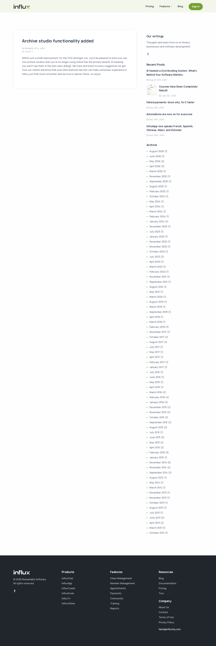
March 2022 (155, 266)
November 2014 (158, 467)
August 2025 (156, 186)
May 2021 (154, 291)
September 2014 (158, 472)
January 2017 (156, 367)
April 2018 (154, 317)
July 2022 (154, 256)
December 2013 (158, 492)
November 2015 (157, 412)
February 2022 (157, 271)
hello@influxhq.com (170, 629)
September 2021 (158, 281)
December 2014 (158, 462)
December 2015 (158, 407)
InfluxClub (67, 578)
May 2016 (154, 382)
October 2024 (157, 196)
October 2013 (156, 502)
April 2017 (154, 357)
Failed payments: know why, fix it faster (170, 102)
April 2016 (154, 387)
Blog (180, 6)
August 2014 (156, 477)
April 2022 (154, 261)
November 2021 (157, 276)
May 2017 (154, 352)
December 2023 (158, 226)
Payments (116, 593)
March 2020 (156, 296)
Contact (163, 612)
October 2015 (156, 417)
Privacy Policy (166, 622)
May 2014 (154, 482)
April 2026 (154, 166)
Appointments (118, 588)
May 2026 (154, 161)
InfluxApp (67, 583)
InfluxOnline (68, 603)
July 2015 (154, 432)
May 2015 (154, 442)
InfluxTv (66, 598)
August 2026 (156, 151)
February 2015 (157, 452)
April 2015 (154, 447)
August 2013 (156, 507)
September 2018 (158, 312)
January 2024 (156, 221)
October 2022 (157, 251)
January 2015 (156, 457)
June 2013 (154, 517)
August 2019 (156, 301)
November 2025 (158, 176)
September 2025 (158, 181)
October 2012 (156, 532)
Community (116, 598)
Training (114, 603)
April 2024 (154, 206)
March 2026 (156, 171)
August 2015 (156, 427)
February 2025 (157, 191)
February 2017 (157, 362)
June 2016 (155, 377)
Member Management (122, 583)
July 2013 (154, 512)
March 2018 (155, 322)
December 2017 (158, 331)
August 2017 (156, 342)
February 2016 (157, 397)
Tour (161, 593)
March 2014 (155, 487)
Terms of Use (166, 617)
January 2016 (156, 402)
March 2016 (155, 392)
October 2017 (156, 337)
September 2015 (158, 422)
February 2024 (157, 216)
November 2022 (158, 246)
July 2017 (154, 347)
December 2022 (158, 241)
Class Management (121, 578)
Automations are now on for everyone (169, 114)
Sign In (196, 6)
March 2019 (155, 306)
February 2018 (157, 327)
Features (165, 6)
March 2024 (156, 211)
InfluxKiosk (68, 593)
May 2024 (154, 201)
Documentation (167, 583)
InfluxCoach (68, 588)
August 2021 (156, 286)
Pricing (150, 6)
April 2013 (154, 522)
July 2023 (154, 231)
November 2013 (157, 497)
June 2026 (155, 156)
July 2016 (154, 372)
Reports (114, 608)
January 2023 (156, 236)
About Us (164, 607)
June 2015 (154, 437)
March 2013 (155, 527)
